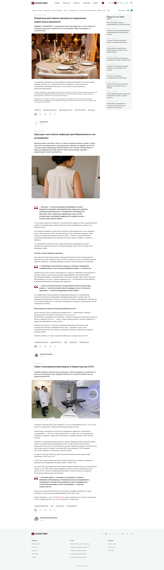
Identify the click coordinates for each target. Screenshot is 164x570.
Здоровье (73, 342)
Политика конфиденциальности (80, 547)
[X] (55, 114)
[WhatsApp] (40, 114)
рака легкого (56, 499)
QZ (112, 3)
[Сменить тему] (104, 3)
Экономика (35, 554)
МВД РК (38, 110)
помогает (61, 497)
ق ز (124, 3)
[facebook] (114, 534)
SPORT (95, 3)
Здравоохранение (49, 110)
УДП (65, 342)
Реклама (111, 550)
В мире (34, 557)
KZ (110, 3)
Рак (52, 506)
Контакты (111, 547)
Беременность (56, 342)
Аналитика (86, 3)
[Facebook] (50, 114)
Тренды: (34, 10)
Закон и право (80, 110)
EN (118, 3)
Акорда (39, 10)
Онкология (60, 506)
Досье (66, 10)
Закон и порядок (57, 10)
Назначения (47, 10)
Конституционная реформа (87, 10)
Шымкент (91, 110)
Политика (34, 547)
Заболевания (84, 342)
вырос (69, 336)
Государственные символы (78, 550)
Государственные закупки (78, 557)
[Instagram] (35, 114)
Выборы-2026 (101, 10)
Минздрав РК (72, 506)
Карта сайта (112, 544)
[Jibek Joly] (122, 10)
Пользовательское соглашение (79, 544)
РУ (115, 3)
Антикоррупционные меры (78, 554)
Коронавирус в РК (65, 110)
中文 (121, 3)
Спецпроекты (73, 10)
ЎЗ (127, 3)
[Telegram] (45, 114)
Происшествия (36, 544)
